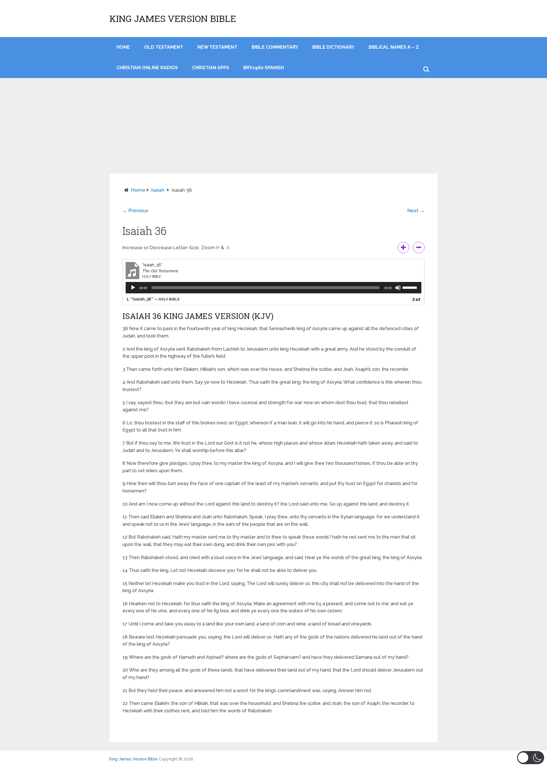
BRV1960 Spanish (263, 67)
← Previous (135, 210)
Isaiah (157, 190)
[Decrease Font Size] (418, 247)
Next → (415, 210)
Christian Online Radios (147, 67)
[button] (530, 757)
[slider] (411, 287)
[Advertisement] (273, 131)
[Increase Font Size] (403, 247)
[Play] (133, 288)
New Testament (217, 47)
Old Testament (163, 47)
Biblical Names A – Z (394, 47)
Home (138, 190)
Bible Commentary (275, 47)
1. (153, 299)
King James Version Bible (172, 18)
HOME (123, 47)
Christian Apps (210, 67)
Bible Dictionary (333, 47)
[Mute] (398, 288)
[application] (273, 287)
